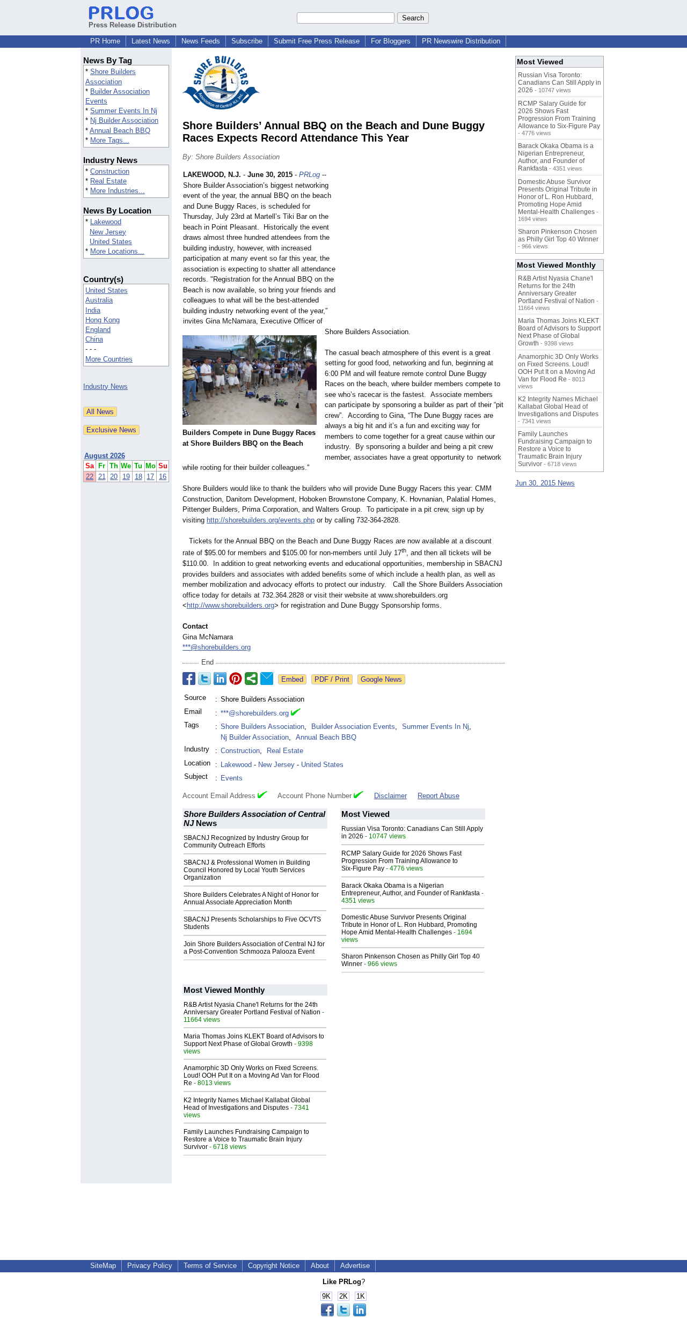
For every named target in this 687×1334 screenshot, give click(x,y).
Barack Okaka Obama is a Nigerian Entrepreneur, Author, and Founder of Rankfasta (410, 889)
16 (162, 477)
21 (102, 477)
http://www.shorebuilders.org (230, 605)
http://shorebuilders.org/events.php (261, 520)
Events (232, 778)
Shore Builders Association (262, 727)
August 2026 (104, 456)
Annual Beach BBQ (120, 131)
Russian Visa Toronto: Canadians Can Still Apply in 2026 (559, 82)
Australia (99, 300)
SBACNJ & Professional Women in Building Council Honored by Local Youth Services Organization (247, 870)
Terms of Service (210, 1266)
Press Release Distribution (133, 25)
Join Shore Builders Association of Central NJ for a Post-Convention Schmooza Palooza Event (254, 947)
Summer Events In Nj (123, 111)
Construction (109, 171)
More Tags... (109, 140)
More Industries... (117, 191)
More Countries (109, 359)
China (94, 339)
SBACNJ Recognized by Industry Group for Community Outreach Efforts (246, 841)
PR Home (105, 41)
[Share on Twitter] (204, 678)
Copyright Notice (273, 1266)
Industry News (105, 386)
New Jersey (108, 232)
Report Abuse (438, 796)
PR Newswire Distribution (461, 41)
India (92, 310)
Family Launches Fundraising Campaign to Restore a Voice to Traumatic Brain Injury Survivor (246, 1139)
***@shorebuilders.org (216, 647)
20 (114, 477)
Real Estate (108, 181)
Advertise (355, 1266)
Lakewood (105, 222)
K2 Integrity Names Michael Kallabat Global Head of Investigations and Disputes (247, 1103)
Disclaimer (390, 796)
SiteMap (103, 1266)
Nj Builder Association (124, 120)
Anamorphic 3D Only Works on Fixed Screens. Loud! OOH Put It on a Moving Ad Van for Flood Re (251, 1075)
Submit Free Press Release (317, 41)
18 (138, 477)
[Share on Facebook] (188, 678)
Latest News (150, 41)
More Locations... (117, 251)
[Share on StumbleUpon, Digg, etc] (251, 678)
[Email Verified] (296, 713)
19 (126, 477)
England (98, 330)
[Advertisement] (424, 248)
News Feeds (200, 41)
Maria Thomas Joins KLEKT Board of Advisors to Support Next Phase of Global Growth (254, 1040)
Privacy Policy (149, 1266)
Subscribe (246, 41)
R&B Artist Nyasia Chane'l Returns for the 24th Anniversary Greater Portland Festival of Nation (252, 1008)
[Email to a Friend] (266, 678)
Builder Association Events (353, 727)
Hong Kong (102, 320)
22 (89, 477)
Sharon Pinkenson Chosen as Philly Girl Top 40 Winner (558, 235)
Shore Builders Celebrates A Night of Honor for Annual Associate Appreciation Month (251, 898)
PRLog (309, 175)
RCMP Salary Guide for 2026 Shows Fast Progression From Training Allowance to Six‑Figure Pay (401, 861)
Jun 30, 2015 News (545, 483)
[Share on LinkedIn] (220, 678)
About (320, 1266)
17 (150, 477)
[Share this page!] (343, 1314)
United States (111, 242)
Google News (381, 679)
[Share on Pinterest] (235, 678)
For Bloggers (391, 41)
